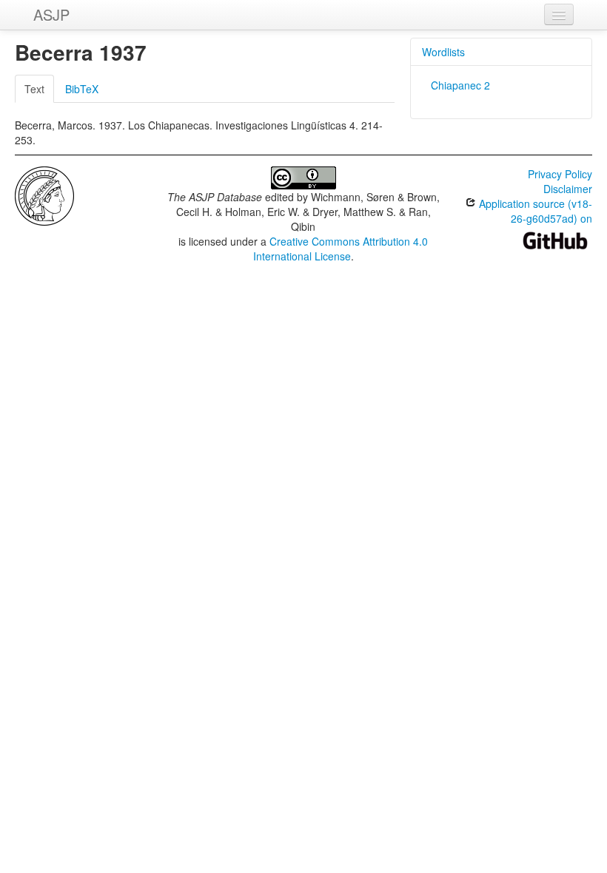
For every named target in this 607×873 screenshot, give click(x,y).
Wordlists (443, 51)
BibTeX (81, 88)
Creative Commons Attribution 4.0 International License (341, 248)
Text (34, 88)
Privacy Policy (560, 173)
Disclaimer (567, 188)
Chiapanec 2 (460, 85)
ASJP (51, 14)
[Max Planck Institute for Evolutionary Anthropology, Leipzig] (44, 194)
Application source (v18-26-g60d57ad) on (534, 211)
